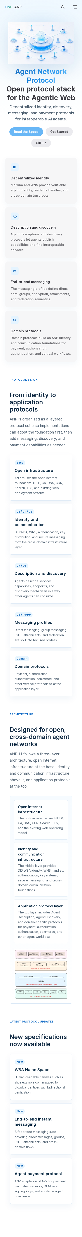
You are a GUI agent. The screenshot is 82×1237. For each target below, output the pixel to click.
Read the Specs (26, 131)
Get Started (59, 131)
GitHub (41, 143)
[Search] (63, 7)
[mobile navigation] (75, 7)
